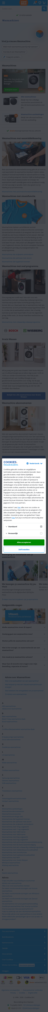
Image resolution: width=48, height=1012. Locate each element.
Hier (13, 518)
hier (19, 507)
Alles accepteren (24, 542)
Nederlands (34, 463)
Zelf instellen (24, 549)
